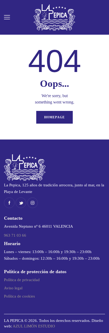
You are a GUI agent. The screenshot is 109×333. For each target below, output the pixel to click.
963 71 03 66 (15, 235)
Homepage (54, 117)
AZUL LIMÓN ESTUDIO (34, 326)
